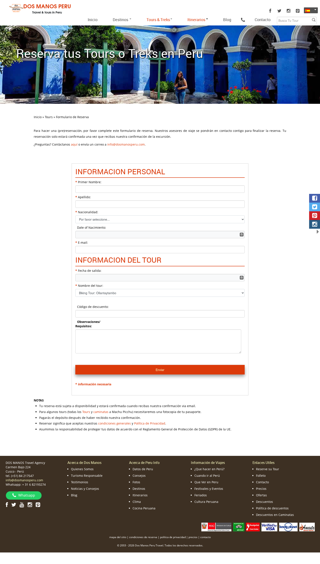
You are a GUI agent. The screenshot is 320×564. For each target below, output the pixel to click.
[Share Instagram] (314, 224)
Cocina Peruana (144, 508)
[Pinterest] (297, 10)
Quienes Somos (82, 469)
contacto (205, 537)
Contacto (263, 19)
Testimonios (79, 482)
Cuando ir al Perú (207, 475)
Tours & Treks (158, 19)
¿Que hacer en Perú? (209, 469)
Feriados (200, 495)
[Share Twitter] (314, 207)
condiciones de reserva (143, 537)
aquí (74, 144)
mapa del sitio (117, 537)
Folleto (261, 475)
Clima (137, 502)
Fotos (136, 482)
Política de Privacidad (149, 423)
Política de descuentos (272, 508)
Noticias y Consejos (85, 489)
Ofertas (261, 495)
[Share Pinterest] (314, 215)
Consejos (139, 475)
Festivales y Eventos (208, 489)
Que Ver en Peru (206, 482)
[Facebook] (270, 10)
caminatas (100, 412)
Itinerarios (140, 495)
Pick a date (241, 234)
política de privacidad (173, 537)
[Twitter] (279, 10)
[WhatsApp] (243, 20)
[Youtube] (22, 504)
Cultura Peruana (206, 502)
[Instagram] (288, 10)
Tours (86, 412)
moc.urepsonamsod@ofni (126, 144)
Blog (227, 19)
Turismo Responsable (87, 475)
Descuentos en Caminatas (275, 515)
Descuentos (264, 502)
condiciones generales (114, 423)
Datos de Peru (143, 469)
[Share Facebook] (314, 198)
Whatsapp (26, 495)
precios (193, 537)
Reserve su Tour (267, 469)
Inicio (93, 19)
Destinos (121, 19)
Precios (261, 489)
